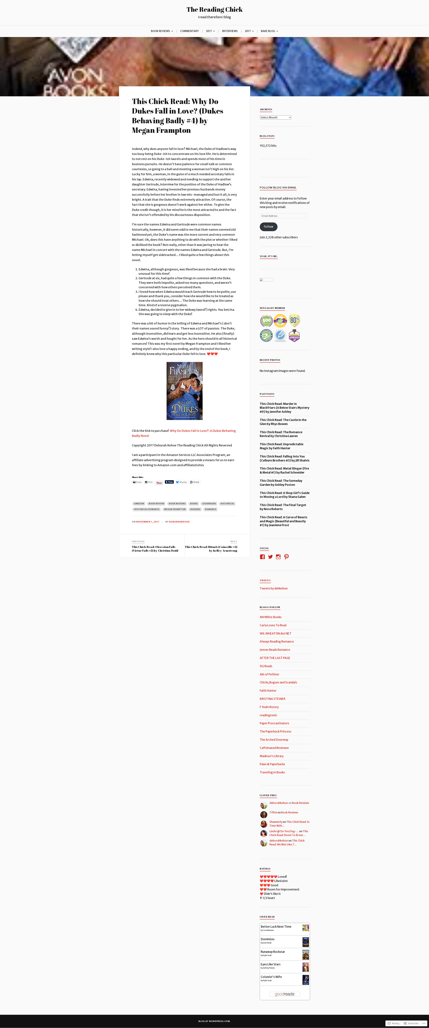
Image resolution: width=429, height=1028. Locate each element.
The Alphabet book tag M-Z (24, 45)
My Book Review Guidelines (146, 45)
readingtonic (268, 715)
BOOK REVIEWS (160, 31)
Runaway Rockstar (273, 952)
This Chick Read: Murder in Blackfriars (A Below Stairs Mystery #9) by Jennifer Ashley (284, 408)
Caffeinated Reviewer (274, 748)
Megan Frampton (175, 509)
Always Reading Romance (277, 641)
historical (227, 503)
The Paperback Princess (275, 731)
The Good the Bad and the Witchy (65, 43)
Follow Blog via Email (278, 187)
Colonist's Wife (271, 977)
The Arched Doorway (274, 740)
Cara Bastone (268, 930)
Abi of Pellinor (269, 674)
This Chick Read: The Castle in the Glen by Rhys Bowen (283, 422)
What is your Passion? (105, 45)
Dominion (267, 939)
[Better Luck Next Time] (305, 930)
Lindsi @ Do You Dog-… (284, 831)
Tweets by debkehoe (274, 588)
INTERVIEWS (230, 31)
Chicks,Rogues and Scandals (278, 682)
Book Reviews (300, 803)
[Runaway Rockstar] (305, 959)
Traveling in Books (272, 772)
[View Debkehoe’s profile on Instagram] (279, 556)
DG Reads (266, 666)
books (194, 503)
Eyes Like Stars (271, 964)
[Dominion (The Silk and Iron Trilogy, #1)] (305, 946)
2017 (209, 31)
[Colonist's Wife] (305, 984)
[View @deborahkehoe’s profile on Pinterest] (287, 556)
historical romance (147, 509)
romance (210, 509)
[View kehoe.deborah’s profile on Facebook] (263, 556)
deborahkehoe (179, 521)
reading (195, 509)
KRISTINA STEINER (272, 699)
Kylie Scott (267, 955)
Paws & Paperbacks (272, 764)
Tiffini (273, 812)
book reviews (177, 503)
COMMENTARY (189, 31)
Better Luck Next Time (276, 926)
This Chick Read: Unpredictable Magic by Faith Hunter (281, 446)
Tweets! (265, 580)
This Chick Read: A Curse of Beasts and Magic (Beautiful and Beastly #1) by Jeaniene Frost (283, 521)
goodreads (209, 503)
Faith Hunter (268, 690)
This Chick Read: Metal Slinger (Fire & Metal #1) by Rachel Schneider (284, 470)
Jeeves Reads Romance (275, 650)
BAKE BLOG (268, 31)
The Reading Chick (214, 9)
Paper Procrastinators (274, 723)
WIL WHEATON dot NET (275, 633)
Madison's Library (272, 756)
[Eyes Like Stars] (305, 971)
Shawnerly (275, 821)
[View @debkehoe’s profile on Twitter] (271, 556)
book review (156, 503)
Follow (268, 226)
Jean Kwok (267, 943)
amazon (139, 503)
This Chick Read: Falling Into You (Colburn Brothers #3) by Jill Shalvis (285, 458)
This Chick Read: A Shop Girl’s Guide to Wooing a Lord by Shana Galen (285, 495)
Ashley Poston (269, 968)
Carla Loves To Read (273, 625)
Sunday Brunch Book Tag (187, 45)
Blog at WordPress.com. (214, 1021)
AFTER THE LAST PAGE (275, 658)
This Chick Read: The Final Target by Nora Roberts (283, 507)
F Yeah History (269, 707)
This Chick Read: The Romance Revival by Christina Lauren (281, 434)
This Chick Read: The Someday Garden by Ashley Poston (281, 483)
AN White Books (271, 617)
